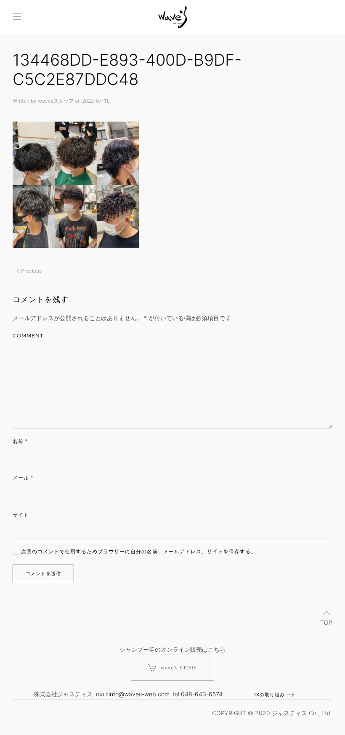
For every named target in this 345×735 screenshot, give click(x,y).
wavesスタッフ (56, 101)
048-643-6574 (202, 694)
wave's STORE (179, 668)
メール (23, 478)
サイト (21, 515)
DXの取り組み (268, 695)
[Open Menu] (17, 17)
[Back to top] (326, 613)
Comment (28, 335)
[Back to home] (172, 17)
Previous (31, 271)
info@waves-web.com (139, 694)
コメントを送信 (43, 573)
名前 (20, 441)
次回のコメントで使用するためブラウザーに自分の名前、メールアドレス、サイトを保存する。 (137, 551)
